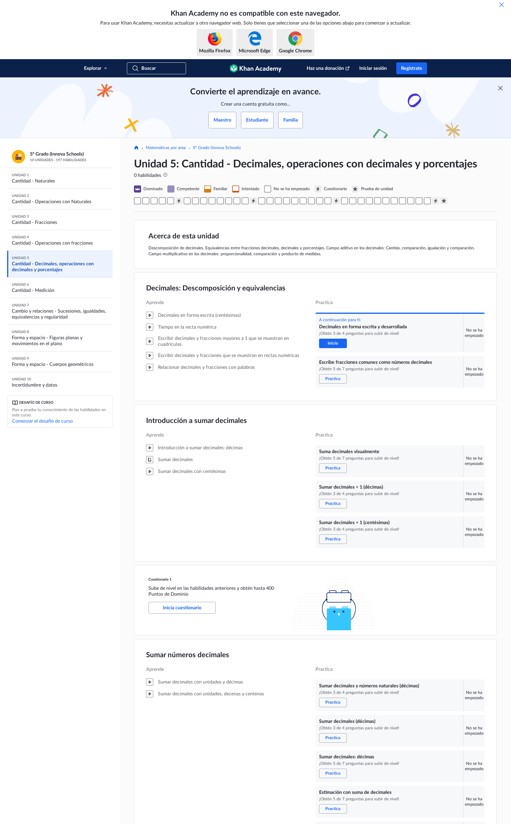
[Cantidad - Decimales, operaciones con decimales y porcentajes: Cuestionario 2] (253, 200)
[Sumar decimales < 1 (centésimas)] (170, 200)
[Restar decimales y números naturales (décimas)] (270, 200)
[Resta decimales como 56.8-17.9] (278, 200)
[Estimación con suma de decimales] (212, 200)
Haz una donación (325, 68)
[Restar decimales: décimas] (286, 200)
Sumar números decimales (187, 655)
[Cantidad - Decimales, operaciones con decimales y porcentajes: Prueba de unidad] (443, 200)
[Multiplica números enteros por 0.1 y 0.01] (402, 200)
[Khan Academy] (256, 68)
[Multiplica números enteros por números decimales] (369, 200)
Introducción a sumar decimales (196, 420)
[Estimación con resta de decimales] (327, 200)
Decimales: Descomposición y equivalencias (215, 288)
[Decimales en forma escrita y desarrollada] (137, 200)
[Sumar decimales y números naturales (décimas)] (187, 200)
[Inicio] (136, 148)
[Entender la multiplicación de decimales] (427, 200)
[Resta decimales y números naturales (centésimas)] (294, 200)
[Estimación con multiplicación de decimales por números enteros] (377, 200)
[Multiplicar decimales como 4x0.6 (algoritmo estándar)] (385, 200)
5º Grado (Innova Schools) (217, 148)
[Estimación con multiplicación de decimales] (410, 200)
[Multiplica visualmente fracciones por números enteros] (352, 200)
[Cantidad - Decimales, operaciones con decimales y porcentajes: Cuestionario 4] (435, 200)
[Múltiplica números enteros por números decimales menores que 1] (361, 200)
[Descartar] (501, 4)
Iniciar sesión (373, 68)
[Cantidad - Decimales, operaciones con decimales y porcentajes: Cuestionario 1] (178, 200)
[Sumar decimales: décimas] (203, 200)
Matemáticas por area (166, 148)
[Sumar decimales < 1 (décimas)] (162, 200)
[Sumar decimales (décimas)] (195, 200)
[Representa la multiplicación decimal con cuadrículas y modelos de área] (419, 200)
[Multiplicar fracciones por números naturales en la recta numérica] (344, 200)
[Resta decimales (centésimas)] (303, 200)
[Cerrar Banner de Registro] (500, 88)
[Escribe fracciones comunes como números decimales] (145, 200)
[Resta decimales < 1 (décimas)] (236, 200)
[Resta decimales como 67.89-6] (311, 200)
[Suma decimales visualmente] (154, 200)
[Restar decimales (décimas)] (261, 200)
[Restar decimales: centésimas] (319, 200)
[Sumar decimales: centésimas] (228, 200)
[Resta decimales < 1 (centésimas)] (245, 200)
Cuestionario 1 (160, 579)
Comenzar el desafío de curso (42, 421)
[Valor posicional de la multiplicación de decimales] (394, 200)
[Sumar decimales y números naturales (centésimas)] (220, 200)
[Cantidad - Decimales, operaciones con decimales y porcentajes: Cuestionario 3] (336, 200)
